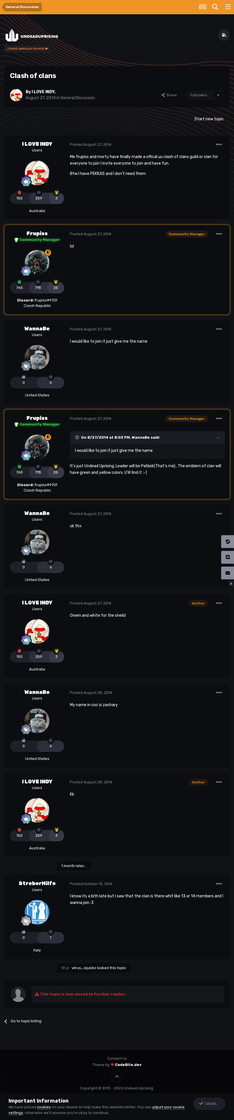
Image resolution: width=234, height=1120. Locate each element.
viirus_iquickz (84, 968)
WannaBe (37, 329)
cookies (44, 1107)
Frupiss (37, 233)
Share (171, 95)
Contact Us (117, 1058)
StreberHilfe (37, 883)
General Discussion (77, 97)
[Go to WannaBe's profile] (37, 357)
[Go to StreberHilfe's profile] (37, 912)
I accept (211, 1103)
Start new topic (209, 119)
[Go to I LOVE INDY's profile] (16, 95)
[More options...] (219, 144)
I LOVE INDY (43, 91)
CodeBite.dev (128, 1065)
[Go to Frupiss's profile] (37, 262)
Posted (90, 144)
